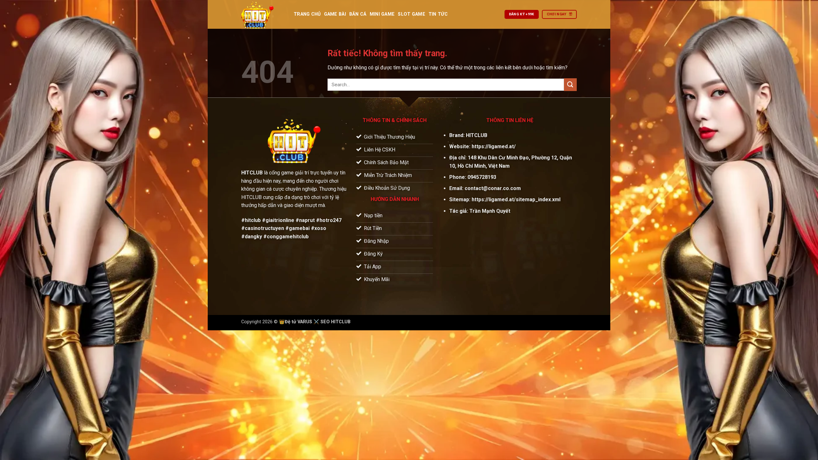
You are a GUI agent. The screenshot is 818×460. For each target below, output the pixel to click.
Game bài (335, 14)
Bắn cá (358, 14)
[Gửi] (570, 84)
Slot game (411, 14)
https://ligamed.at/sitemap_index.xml (516, 199)
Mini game (382, 14)
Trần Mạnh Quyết (489, 211)
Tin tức (438, 14)
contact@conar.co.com (493, 188)
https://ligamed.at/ (494, 146)
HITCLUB (476, 135)
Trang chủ (307, 14)
